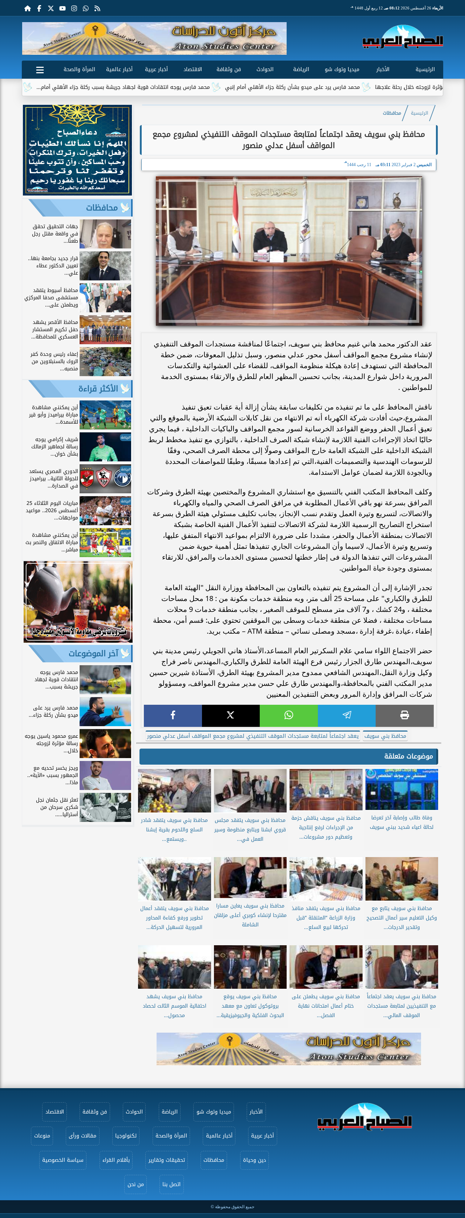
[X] (231, 716)
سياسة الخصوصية (63, 1160)
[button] (30, 38)
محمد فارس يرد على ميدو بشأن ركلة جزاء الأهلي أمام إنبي (334, 87)
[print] (405, 716)
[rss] (97, 8)
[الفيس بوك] (39, 8)
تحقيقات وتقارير (167, 1160)
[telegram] (347, 716)
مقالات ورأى (82, 1136)
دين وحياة (254, 1160)
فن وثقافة (229, 69)
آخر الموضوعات (93, 653)
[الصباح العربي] (403, 36)
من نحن (136, 1184)
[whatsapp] (289, 716)
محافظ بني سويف (385, 736)
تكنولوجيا (126, 1136)
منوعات (42, 1136)
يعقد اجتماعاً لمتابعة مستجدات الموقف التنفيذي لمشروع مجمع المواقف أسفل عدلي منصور (253, 736)
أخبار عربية (156, 69)
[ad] (77, 193)
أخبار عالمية (119, 69)
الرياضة (301, 69)
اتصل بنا (171, 1184)
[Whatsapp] (86, 8)
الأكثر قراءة (98, 388)
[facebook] (173, 716)
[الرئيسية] (27, 8)
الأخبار (382, 69)
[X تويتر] (51, 8)
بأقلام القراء (116, 1160)
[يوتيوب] (62, 8)
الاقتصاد (192, 69)
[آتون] (154, 38)
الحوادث (265, 69)
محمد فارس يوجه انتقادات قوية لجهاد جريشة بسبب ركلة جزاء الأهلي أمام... (164, 87)
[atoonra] (288, 1049)
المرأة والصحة (79, 69)
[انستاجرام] (74, 8)
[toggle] (40, 69)
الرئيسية (425, 69)
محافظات (392, 113)
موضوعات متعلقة (408, 756)
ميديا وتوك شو (342, 69)
